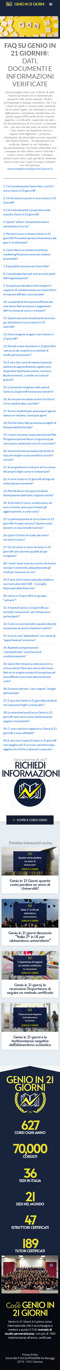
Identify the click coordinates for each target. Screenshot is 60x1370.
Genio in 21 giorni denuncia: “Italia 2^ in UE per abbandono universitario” (30, 936)
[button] (50, 4)
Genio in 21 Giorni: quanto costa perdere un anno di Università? (30, 884)
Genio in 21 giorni (29, 3)
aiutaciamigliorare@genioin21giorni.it (30, 168)
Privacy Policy (30, 1354)
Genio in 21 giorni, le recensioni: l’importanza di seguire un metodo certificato (30, 988)
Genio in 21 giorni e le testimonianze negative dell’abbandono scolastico (30, 1040)
